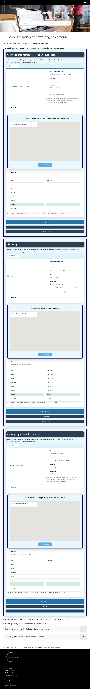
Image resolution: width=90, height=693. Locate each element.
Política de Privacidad (12, 670)
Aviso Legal (8, 668)
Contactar (8, 683)
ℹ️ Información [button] (13, 66)
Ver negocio (45, 222)
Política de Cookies (11, 673)
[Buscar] (68, 22)
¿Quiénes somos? (11, 686)
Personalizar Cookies (11, 675)
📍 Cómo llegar (45, 165)
